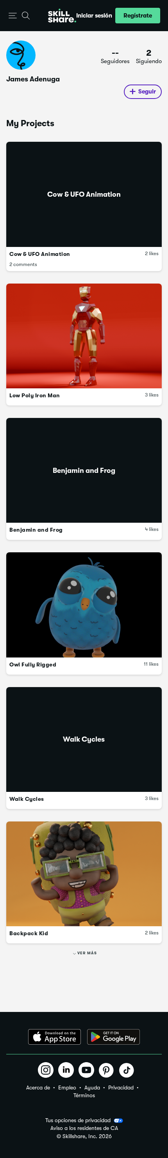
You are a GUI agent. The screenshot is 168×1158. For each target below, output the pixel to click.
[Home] (62, 16)
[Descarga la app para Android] (113, 1037)
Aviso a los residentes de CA (84, 1128)
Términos (84, 1095)
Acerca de (38, 1087)
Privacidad (121, 1087)
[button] (13, 16)
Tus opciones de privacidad (78, 1120)
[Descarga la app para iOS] (54, 1037)
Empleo (67, 1087)
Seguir (147, 91)
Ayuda (92, 1087)
